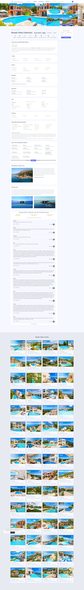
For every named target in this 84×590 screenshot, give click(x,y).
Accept (12, 532)
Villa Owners (54, 1)
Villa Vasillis (39, 47)
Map (71, 24)
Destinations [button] (41, 1)
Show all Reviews (34, 324)
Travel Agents (60, 1)
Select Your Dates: (66, 30)
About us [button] (47, 1)
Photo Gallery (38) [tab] (65, 24)
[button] (73, 14)
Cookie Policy (17, 530)
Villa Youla (33, 47)
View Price (66, 37)
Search (35, 1)
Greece (12, 29)
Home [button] (29, 1)
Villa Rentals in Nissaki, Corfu (39, 177)
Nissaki (18, 29)
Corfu (15, 29)
